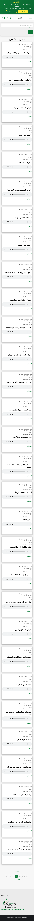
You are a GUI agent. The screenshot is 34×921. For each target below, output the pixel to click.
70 (13, 876)
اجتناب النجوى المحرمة (23, 740)
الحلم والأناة (27, 520)
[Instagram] (10, 18)
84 (26, 876)
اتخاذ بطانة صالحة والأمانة (22, 437)
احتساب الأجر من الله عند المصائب (19, 657)
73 (22, 876)
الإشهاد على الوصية (25, 245)
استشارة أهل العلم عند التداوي (21, 300)
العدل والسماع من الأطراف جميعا (19, 382)
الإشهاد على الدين (25, 135)
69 (10, 876)
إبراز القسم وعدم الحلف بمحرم (20, 410)
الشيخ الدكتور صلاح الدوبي (26, 44)
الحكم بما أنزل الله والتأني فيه (21, 547)
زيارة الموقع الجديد (23, 11)
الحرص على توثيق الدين (23, 630)
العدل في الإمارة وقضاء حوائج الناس (19, 327)
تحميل (29, 61)
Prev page (17, 871)
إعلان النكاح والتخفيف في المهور (20, 80)
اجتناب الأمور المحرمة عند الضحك (19, 767)
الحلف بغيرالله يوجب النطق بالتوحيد (19, 602)
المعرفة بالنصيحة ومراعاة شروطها (19, 53)
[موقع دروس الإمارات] (17, 18)
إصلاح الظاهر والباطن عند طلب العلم (18, 272)
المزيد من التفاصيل (11, 11)
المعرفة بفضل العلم (25, 163)
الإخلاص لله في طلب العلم (22, 794)
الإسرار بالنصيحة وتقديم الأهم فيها (19, 190)
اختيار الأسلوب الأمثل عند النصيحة (19, 849)
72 (19, 876)
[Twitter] (7, 18)
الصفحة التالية (16, 879)
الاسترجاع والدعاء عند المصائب (20, 575)
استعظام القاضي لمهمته (23, 218)
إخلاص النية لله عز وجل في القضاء (19, 822)
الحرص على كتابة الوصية (23, 108)
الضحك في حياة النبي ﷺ (23, 492)
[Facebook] (4, 18)
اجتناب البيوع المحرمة (24, 685)
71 (16, 876)
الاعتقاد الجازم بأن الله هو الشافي (20, 355)
